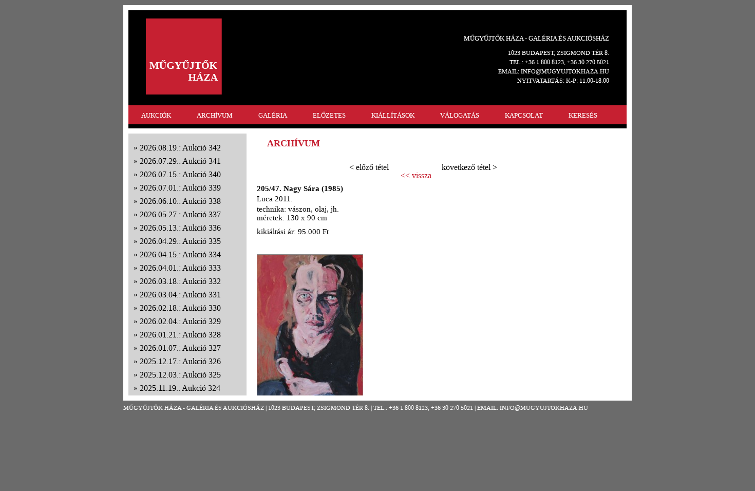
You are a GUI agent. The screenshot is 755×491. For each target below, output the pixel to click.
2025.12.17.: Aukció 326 (180, 361)
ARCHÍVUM (215, 115)
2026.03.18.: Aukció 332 (180, 281)
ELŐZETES (329, 115)
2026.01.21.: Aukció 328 (180, 334)
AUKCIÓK (156, 115)
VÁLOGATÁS (459, 115)
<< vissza (416, 176)
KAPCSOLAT (524, 115)
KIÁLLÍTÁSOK (392, 115)
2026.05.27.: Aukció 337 (180, 214)
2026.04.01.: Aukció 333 (180, 267)
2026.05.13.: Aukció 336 (180, 227)
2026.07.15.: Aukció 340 (180, 174)
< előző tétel (369, 167)
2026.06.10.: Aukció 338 (180, 201)
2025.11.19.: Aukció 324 (180, 388)
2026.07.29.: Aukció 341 (180, 161)
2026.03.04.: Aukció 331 (180, 294)
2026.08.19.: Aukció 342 (180, 147)
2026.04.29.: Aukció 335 (180, 241)
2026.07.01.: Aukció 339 (180, 187)
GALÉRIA (272, 115)
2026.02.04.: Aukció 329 (180, 321)
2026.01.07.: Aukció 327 (180, 348)
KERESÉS (583, 115)
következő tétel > (469, 167)
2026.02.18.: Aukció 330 (180, 308)
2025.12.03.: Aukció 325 (180, 374)
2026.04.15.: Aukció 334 (180, 254)
